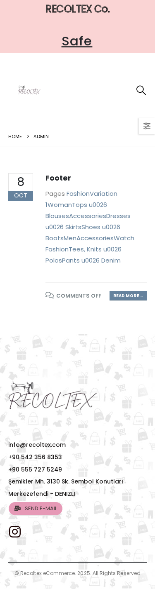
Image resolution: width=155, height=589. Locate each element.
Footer (58, 178)
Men (70, 238)
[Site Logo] (29, 90)
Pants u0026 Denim (91, 260)
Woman (60, 204)
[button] (141, 90)
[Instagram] (14, 531)
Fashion (78, 193)
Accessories (87, 215)
